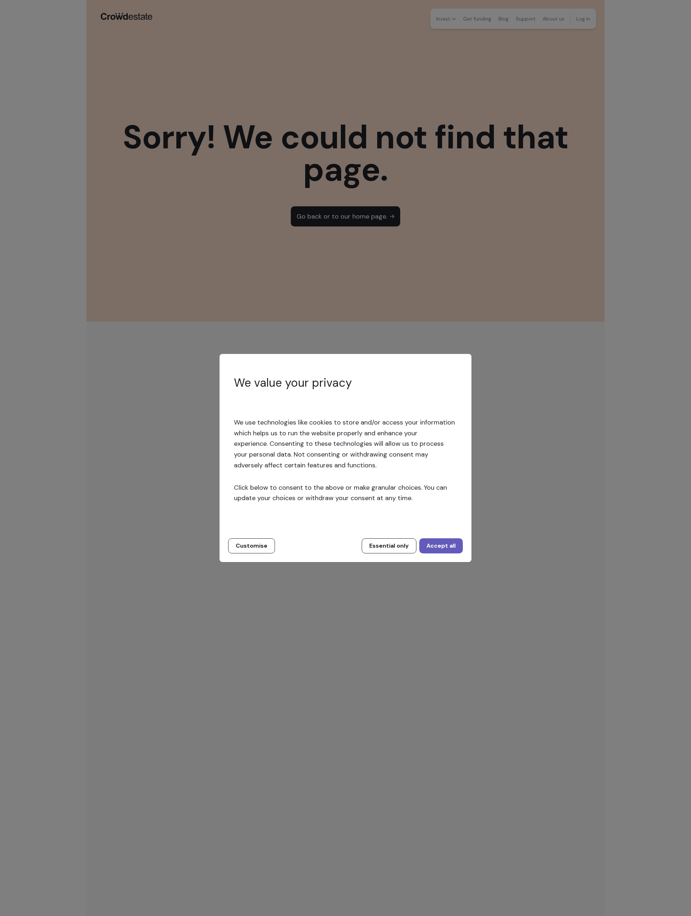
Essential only (389, 545)
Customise (251, 545)
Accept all (441, 545)
